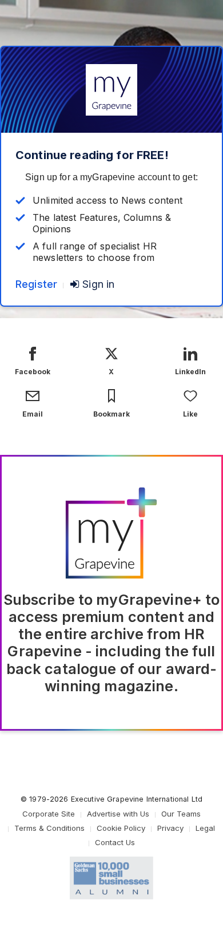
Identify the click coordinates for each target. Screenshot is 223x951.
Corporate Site (48, 813)
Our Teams (181, 813)
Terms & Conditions (49, 828)
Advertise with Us (118, 813)
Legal (205, 828)
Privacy (170, 828)
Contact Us (115, 842)
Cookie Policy (121, 828)
